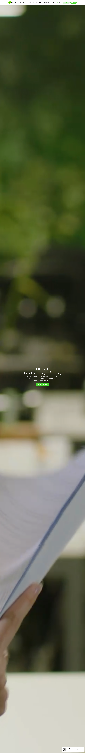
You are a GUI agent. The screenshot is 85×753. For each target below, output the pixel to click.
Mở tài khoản (66, 2)
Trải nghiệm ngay (42, 384)
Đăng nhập (73, 2)
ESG (40, 2)
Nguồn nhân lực (47, 2)
